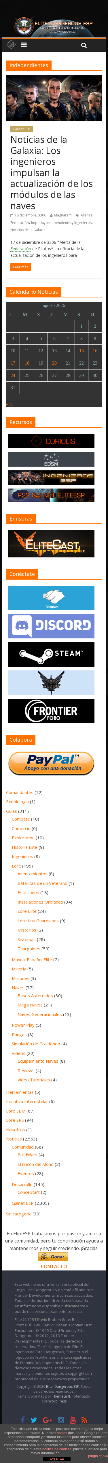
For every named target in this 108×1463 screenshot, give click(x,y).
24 (13, 375)
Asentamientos (33, 873)
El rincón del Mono (36, 1164)
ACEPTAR (57, 1459)
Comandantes (19, 792)
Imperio (37, 222)
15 (81, 350)
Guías (11, 811)
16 (95, 350)
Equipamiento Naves (38, 1061)
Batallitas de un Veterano (42, 883)
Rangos (19, 1034)
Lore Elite (27, 911)
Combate (21, 819)
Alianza (86, 215)
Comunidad (23, 1147)
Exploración (23, 837)
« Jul (10, 404)
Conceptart (29, 1192)
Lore (16, 866)
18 (27, 363)
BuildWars (27, 1154)
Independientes (59, 222)
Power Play (23, 1025)
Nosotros (15, 1129)
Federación (19, 222)
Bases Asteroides (35, 995)
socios (62, 1433)
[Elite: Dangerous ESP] (54, 18)
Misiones (20, 978)
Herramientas (20, 1092)
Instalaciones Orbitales (40, 902)
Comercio (21, 828)
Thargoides (29, 948)
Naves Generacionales (40, 1014)
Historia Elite (24, 847)
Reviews (26, 1070)
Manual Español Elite (32, 959)
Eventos (26, 1173)
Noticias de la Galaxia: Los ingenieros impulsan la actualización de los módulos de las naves (51, 172)
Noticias (14, 1139)
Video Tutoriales (34, 1080)
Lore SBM (15, 1111)
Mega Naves (30, 1005)
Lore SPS (15, 1120)
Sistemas (27, 939)
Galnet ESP (21, 129)
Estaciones (28, 892)
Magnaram (63, 215)
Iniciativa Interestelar (27, 1101)
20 (54, 363)
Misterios (27, 930)
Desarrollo (22, 1184)
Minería (19, 969)
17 (13, 363)
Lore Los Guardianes (38, 920)
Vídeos (18, 1053)
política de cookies (56, 1449)
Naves (18, 987)
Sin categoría (18, 1214)
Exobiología (17, 801)
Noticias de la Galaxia (28, 229)
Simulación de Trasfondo (36, 1044)
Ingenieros (83, 222)
